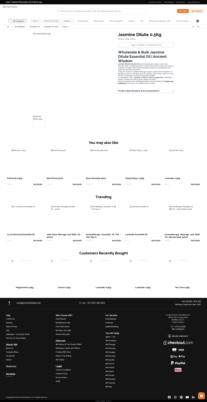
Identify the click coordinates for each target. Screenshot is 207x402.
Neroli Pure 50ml (55, 178)
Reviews (10, 374)
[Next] (198, 27)
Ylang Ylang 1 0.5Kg (134, 178)
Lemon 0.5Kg (64, 287)
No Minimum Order (155, 2)
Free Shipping (168, 2)
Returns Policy (11, 326)
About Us (9, 348)
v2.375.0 (108, 401)
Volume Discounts (194, 2)
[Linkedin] (193, 397)
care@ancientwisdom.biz (29, 303)
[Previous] (193, 27)
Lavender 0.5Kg (172, 178)
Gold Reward (180, 2)
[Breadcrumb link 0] (8, 27)
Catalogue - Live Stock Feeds (17, 334)
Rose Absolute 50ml (96, 178)
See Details (37, 184)
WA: (94, 303)
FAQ (7, 330)
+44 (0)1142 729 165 (191, 301)
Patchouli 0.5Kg (14, 178)
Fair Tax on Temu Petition (16, 338)
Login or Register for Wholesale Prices (146, 45)
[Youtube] (187, 397)
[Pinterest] (181, 397)
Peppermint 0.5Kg (24, 287)
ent (109, 323)
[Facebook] (169, 397)
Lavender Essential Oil (136, 234)
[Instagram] (175, 397)
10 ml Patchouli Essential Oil (21, 234)
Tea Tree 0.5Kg (182, 287)
